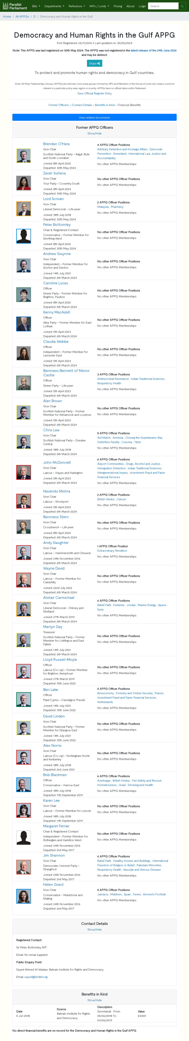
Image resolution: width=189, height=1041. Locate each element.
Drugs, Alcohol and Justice (143, 463)
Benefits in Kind (104, 105)
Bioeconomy (105, 693)
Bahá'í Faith (104, 605)
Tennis (137, 894)
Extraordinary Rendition (112, 550)
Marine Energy (147, 605)
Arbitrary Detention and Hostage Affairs (122, 149)
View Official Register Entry (94, 93)
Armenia (118, 437)
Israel (122, 785)
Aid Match (104, 437)
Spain (127, 894)
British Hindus (106, 499)
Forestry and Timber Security (134, 693)
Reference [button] (76, 6)
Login (142, 6)
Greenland (119, 153)
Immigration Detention (111, 468)
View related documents (94, 117)
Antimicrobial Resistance (113, 379)
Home (7, 16)
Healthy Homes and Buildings (131, 860)
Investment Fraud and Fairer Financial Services (126, 697)
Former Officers (59, 105)
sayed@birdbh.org (35, 977)
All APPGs (22, 16)
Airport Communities (110, 463)
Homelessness (107, 785)
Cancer (121, 499)
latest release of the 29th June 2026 (154, 50)
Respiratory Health (109, 383)
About (130, 6)
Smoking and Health (140, 785)
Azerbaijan (104, 780)
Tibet (137, 442)
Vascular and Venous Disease (142, 869)
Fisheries (119, 605)
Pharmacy (117, 206)
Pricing (118, 6)
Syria (100, 609)
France (159, 693)
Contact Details (82, 105)
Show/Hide (94, 133)
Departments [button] (53, 6)
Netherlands (105, 702)
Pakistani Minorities (149, 865)
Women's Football (154, 894)
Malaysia (103, 206)
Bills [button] (35, 6)
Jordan (131, 605)
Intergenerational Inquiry (112, 472)
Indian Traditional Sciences (147, 379)
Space (162, 605)
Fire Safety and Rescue (146, 780)
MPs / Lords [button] (98, 6)
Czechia (126, 442)
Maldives (116, 894)
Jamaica (102, 894)
